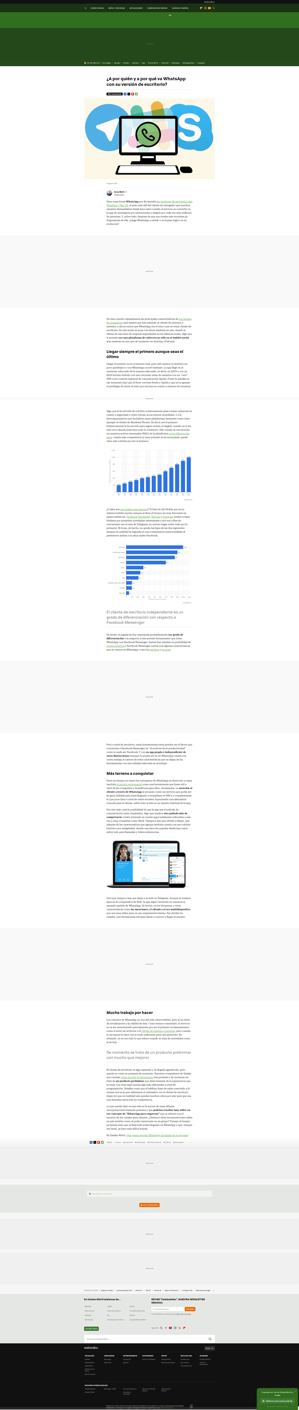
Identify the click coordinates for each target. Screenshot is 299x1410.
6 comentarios (115, 94)
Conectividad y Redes (138, 1319)
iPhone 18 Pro (153, 63)
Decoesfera (185, 1362)
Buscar (210, 1339)
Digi (143, 63)
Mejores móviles (107, 1290)
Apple (109, 1306)
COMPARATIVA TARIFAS (157, 8)
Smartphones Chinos (115, 1319)
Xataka (87, 1359)
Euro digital (107, 63)
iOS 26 (148, 1290)
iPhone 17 (139, 1290)
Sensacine (127, 1359)
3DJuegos (107, 1359)
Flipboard (201, 8)
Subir (208, 1348)
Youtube (209, 8)
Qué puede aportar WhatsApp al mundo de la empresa (157, 1135)
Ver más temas (91, 1329)
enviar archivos (115, 645)
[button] (120, 191)
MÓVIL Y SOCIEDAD (117, 8)
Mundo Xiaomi (90, 1374)
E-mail (136, 94)
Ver (150, 1205)
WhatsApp (175, 63)
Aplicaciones (128, 1142)
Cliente (168, 1142)
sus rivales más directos (134, 509)
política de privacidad (183, 1314)
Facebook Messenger (138, 516)
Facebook (125, 94)
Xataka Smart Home (90, 1370)
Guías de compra (113, 1311)
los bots (166, 649)
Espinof (125, 1362)
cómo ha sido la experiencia (137, 1077)
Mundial (117, 63)
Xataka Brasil (89, 1392)
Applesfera (89, 1366)
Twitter (213, 8)
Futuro (118, 1142)
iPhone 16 (157, 1290)
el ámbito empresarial (129, 784)
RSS (180, 1327)
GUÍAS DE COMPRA (180, 8)
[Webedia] (209, 1)
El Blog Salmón (205, 1359)
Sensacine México (130, 1389)
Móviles (126, 63)
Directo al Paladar (148, 1359)
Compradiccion (186, 1366)
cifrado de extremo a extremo (158, 1031)
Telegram (168, 516)
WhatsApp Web (188, 63)
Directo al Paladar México (148, 1390)
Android (88, 1315)
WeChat (155, 516)
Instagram (205, 8)
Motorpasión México (166, 1390)
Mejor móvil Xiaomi (172, 1290)
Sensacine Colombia (127, 1393)
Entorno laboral (155, 1142)
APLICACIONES (136, 8)
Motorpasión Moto (168, 1362)
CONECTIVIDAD (97, 8)
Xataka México (90, 1389)
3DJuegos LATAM (110, 1389)
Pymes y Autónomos (204, 1363)
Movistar (135, 63)
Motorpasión (166, 1359)
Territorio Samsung (137, 1311)
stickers (154, 649)
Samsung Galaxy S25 (124, 1290)
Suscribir (190, 1309)
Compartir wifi (187, 1290)
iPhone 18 (164, 63)
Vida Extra (107, 1362)
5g (108, 1315)
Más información (167, 1407)
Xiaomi (132, 1306)
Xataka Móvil (89, 1362)
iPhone (132, 1315)
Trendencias (185, 1359)
